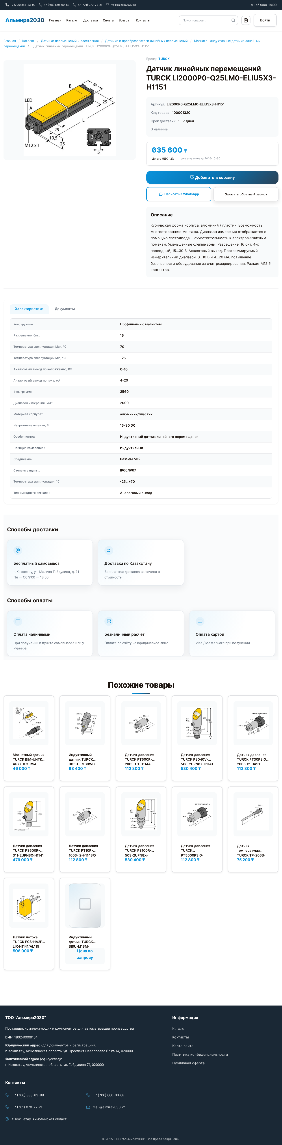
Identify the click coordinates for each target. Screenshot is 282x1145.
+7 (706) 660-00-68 (108, 1095)
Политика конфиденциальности (200, 1054)
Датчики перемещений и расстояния (70, 41)
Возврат (125, 20)
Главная (55, 20)
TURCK (164, 59)
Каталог (72, 20)
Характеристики (29, 309)
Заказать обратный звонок (246, 194)
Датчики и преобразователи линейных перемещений (146, 41)
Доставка (90, 20)
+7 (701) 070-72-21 (27, 1107)
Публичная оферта (188, 1063)
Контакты (143, 20)
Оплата (108, 20)
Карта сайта (182, 1046)
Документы (65, 309)
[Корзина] (245, 20)
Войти (265, 20)
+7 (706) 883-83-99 (28, 1095)
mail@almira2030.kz (109, 1107)
